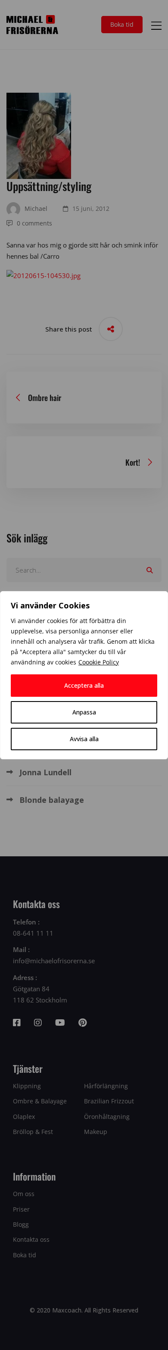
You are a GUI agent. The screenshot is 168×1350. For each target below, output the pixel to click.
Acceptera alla (84, 685)
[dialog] (84, 675)
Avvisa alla (84, 739)
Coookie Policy (98, 662)
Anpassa (84, 712)
